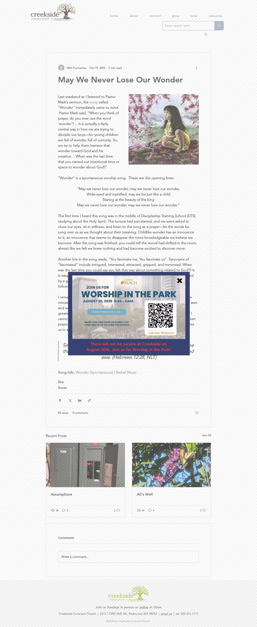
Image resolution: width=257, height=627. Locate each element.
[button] (179, 280)
